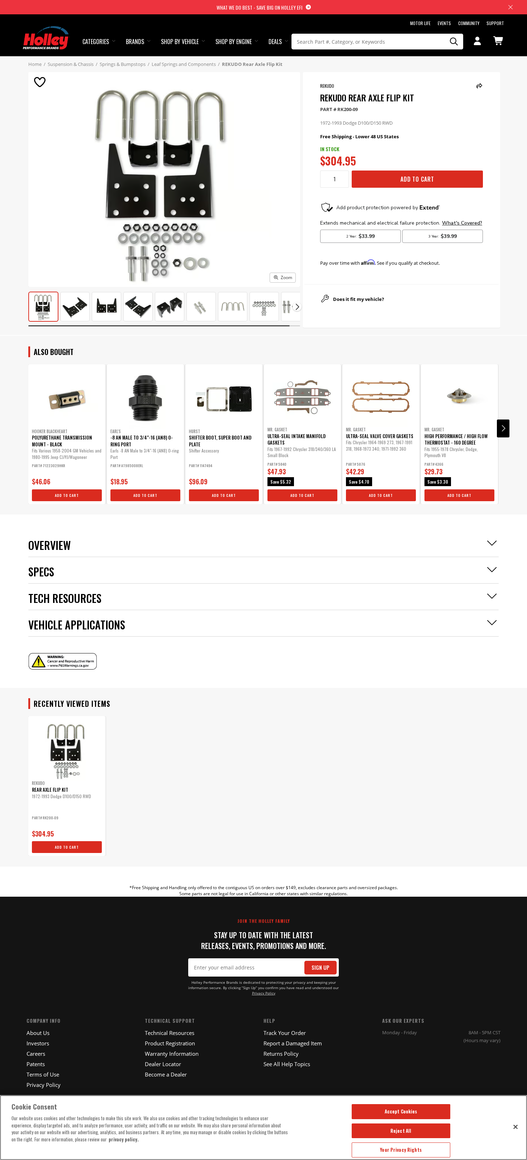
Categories (95, 41)
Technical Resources (169, 1032)
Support (495, 23)
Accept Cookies (401, 1111)
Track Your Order (285, 1032)
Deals (275, 41)
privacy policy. (124, 1139)
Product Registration (170, 1043)
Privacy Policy (263, 993)
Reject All (400, 1130)
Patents (36, 1064)
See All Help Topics (287, 1064)
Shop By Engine (233, 41)
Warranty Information (172, 1053)
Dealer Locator (163, 1064)
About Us (38, 1032)
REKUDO (327, 86)
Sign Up (320, 967)
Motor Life (420, 23)
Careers (36, 1053)
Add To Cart (417, 179)
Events (444, 23)
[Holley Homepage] (46, 31)
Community (468, 23)
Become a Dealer (166, 1074)
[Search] (454, 41)
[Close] (515, 1127)
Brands (135, 41)
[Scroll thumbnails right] (297, 306)
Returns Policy (281, 1053)
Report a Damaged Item (293, 1043)
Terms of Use (43, 1074)
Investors (38, 1043)
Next (503, 428)
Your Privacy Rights (400, 1149)
